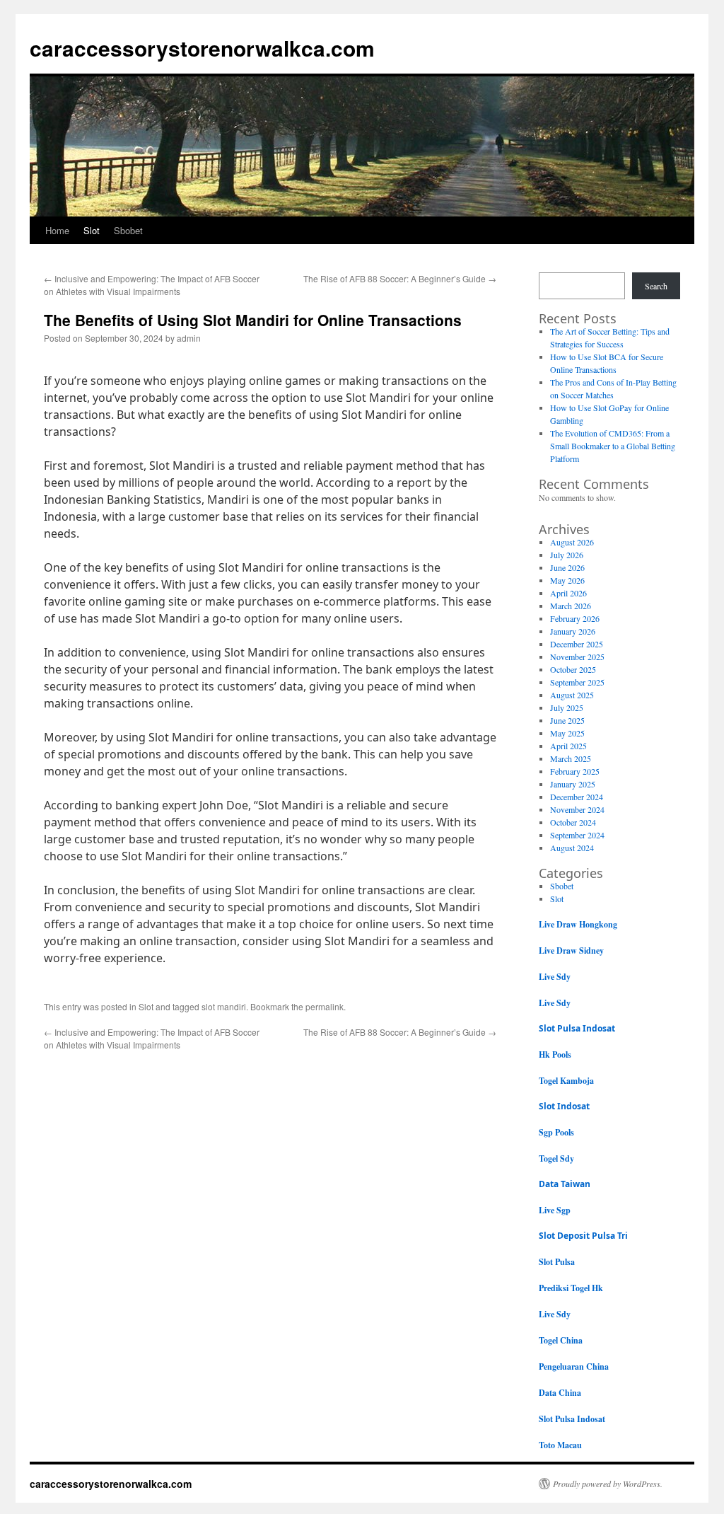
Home (57, 230)
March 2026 (570, 605)
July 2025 (566, 707)
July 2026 (566, 554)
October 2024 (573, 822)
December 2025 (576, 643)
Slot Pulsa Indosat (577, 1028)
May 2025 (567, 733)
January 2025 (572, 784)
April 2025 (568, 745)
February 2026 (575, 618)
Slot (91, 230)
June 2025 (567, 720)
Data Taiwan (564, 1184)
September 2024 (577, 834)
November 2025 (577, 656)
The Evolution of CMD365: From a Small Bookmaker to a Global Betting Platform (612, 445)
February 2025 (575, 771)
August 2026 (572, 542)
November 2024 (577, 809)
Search (656, 285)
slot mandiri (224, 1006)
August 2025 (572, 694)
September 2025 (577, 682)
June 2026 (567, 567)
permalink (324, 1006)
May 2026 (567, 580)
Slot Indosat (564, 1106)
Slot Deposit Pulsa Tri (583, 1236)
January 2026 (572, 631)
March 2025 (570, 758)
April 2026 (568, 593)
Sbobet (128, 230)
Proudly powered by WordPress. (607, 1483)
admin (189, 338)
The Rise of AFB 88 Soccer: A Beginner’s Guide (399, 278)
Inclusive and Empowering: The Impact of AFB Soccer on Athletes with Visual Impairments (151, 284)
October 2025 (573, 669)
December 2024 (576, 796)
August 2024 (572, 847)
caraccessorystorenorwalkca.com (202, 48)
